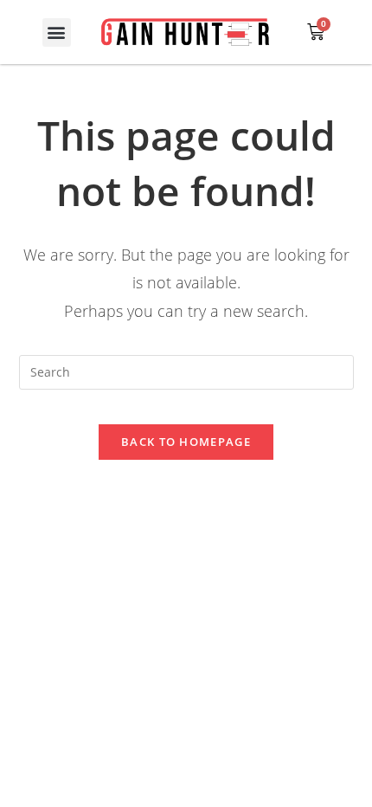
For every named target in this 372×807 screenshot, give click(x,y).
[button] (56, 32)
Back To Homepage (186, 441)
